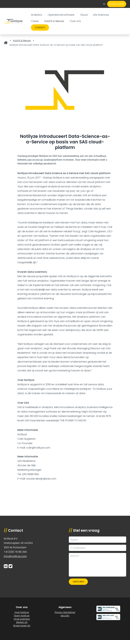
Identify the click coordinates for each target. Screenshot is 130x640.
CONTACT (40, 27)
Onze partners (22, 619)
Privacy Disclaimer (65, 612)
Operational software (61, 15)
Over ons (75, 21)
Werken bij (21, 622)
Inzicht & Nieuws (54, 21)
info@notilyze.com (15, 556)
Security (65, 615)
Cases (35, 21)
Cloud (84, 15)
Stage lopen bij (21, 625)
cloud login (116, 4)
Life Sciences (101, 15)
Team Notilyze (21, 615)
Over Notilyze (21, 612)
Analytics (36, 15)
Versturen (78, 581)
